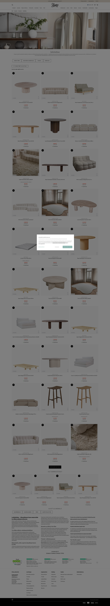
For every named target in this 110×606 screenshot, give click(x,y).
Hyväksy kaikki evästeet (67, 246)
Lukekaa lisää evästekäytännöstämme (59, 242)
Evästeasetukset (41, 246)
